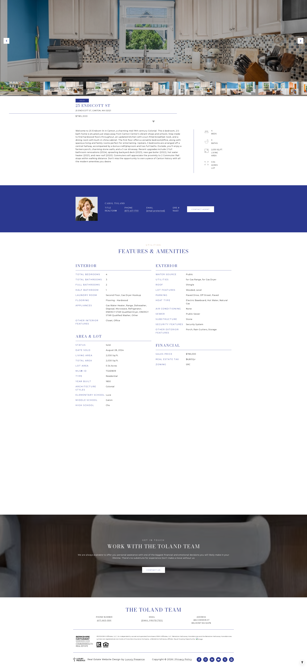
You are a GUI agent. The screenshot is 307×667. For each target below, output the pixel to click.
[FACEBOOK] (199, 659)
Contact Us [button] (154, 570)
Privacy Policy (183, 659)
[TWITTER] (225, 659)
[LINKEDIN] (212, 659)
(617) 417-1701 (131, 211)
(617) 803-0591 (104, 620)
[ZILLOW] (231, 659)
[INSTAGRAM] (205, 659)
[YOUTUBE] (218, 659)
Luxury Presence (135, 659)
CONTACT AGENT (201, 209)
